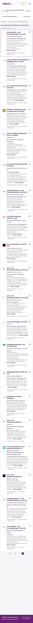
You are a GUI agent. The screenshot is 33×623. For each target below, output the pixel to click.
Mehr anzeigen (11, 50)
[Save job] (30, 32)
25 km (28, 11)
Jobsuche (3, 21)
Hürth (9, 21)
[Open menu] (30, 4)
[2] (23, 553)
